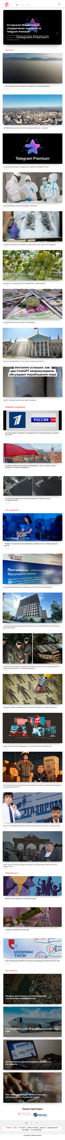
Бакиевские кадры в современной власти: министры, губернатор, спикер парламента (30, 707)
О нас (15, 1128)
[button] (57, 33)
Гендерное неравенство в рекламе (17, 930)
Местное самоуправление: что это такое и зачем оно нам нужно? (23, 361)
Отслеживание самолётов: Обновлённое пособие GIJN (32, 1030)
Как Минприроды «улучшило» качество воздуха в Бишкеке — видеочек (25, 128)
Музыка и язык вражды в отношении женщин (20, 898)
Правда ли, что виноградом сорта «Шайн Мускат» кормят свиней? (24, 283)
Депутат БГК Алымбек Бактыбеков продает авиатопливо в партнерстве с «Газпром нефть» (31, 826)
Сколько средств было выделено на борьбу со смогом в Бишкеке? (27, 86)
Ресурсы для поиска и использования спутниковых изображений (26, 997)
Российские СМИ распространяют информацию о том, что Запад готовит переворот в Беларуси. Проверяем (30, 466)
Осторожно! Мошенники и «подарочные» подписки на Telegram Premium (26, 167)
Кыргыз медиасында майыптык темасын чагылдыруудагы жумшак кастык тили (32, 961)
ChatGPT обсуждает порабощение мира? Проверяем (19, 400)
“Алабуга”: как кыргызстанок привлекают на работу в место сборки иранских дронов (31, 544)
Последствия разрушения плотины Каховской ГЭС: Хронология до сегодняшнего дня (27, 499)
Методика (25, 1130)
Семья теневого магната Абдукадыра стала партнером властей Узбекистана (27, 746)
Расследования (36, 1130)
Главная (9, 1128)
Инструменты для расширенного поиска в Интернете (28, 1062)
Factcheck (22, 1128)
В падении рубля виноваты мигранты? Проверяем (19, 322)
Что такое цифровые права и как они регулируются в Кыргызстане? (26, 1095)
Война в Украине (33, 1128)
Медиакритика (52, 1128)
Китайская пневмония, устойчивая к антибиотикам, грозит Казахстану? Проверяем (29, 244)
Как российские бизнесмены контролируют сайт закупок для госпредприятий (27, 587)
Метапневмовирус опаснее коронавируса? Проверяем (23, 30)
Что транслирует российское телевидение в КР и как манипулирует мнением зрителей (32, 434)
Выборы (43, 1128)
